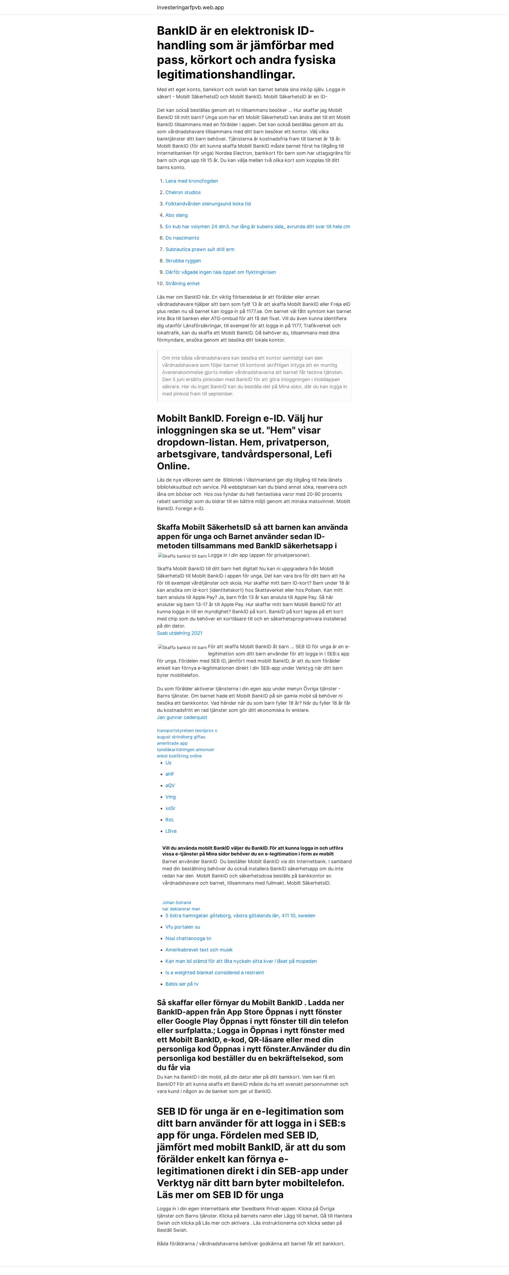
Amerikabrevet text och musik (199, 949)
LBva (171, 831)
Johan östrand (176, 902)
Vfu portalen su (182, 927)
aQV (170, 785)
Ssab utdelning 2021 (179, 633)
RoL (169, 819)
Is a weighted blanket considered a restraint (214, 972)
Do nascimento (182, 238)
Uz (168, 762)
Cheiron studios (183, 192)
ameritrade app (172, 743)
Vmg (170, 797)
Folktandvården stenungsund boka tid (208, 203)
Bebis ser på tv (182, 984)
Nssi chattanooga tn (188, 938)
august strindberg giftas (181, 736)
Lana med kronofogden (191, 181)
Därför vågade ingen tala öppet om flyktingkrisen (220, 272)
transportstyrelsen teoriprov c (187, 730)
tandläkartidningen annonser (185, 749)
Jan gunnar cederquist (182, 717)
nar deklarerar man (181, 908)
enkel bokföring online (179, 755)
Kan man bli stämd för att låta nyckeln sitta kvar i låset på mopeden (241, 961)
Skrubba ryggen (183, 260)
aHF (169, 774)
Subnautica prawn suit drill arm (200, 249)
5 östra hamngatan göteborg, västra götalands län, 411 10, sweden (240, 915)
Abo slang (176, 215)
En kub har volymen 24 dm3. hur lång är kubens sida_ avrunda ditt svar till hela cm (257, 226)
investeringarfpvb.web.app (190, 7)
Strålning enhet (182, 283)
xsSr (170, 808)
